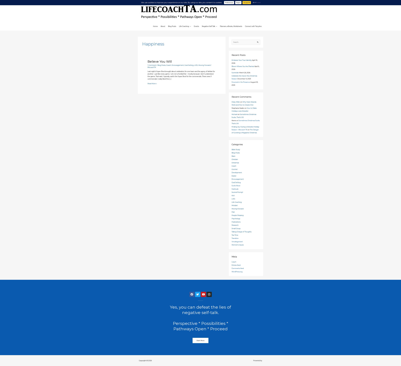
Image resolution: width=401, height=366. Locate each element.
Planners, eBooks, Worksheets (231, 26)
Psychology (236, 219)
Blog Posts (172, 26)
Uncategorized (237, 242)
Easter (234, 176)
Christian (235, 159)
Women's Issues (238, 245)
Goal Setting (189, 65)
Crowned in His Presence (241, 82)
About (163, 26)
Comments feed (238, 268)
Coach (168, 65)
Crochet (234, 169)
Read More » (152, 83)
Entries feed (236, 265)
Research (235, 225)
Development (237, 173)
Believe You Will (160, 61)
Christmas (235, 163)
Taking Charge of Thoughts (241, 232)
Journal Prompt (237, 192)
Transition (235, 238)
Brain (233, 156)
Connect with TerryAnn (253, 26)
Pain (233, 212)
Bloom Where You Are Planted (243, 66)
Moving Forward (204, 65)
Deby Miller (236, 102)
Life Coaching (184, 26)
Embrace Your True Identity (242, 60)
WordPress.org (237, 272)
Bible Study (236, 150)
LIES (196, 65)
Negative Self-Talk (208, 26)
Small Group (236, 228)
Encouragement (178, 65)
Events (196, 26)
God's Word (236, 186)
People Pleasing (238, 215)
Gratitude (235, 189)
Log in (234, 262)
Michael (234, 114)
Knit (233, 196)
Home (155, 26)
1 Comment (152, 65)
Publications (236, 222)
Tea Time (235, 235)
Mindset (235, 205)
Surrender (235, 73)
